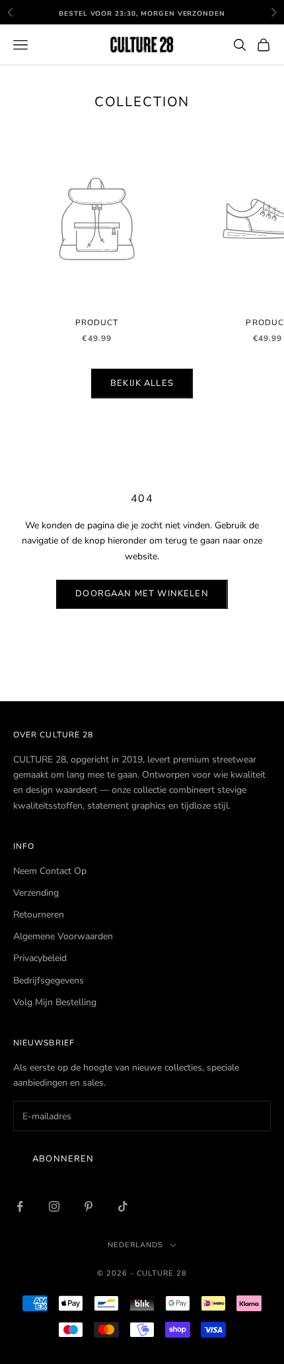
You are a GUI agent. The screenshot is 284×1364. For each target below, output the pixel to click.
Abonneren (63, 1159)
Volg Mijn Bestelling (54, 1002)
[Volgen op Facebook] (19, 1206)
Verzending (36, 892)
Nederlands (135, 1245)
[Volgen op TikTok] (122, 1206)
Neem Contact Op (50, 871)
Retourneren (38, 914)
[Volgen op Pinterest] (88, 1206)
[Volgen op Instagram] (54, 1206)
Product (97, 322)
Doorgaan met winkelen (142, 594)
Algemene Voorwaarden (63, 936)
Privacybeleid (40, 958)
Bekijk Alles (142, 383)
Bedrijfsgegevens (48, 980)
